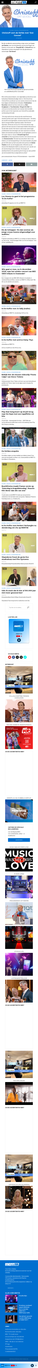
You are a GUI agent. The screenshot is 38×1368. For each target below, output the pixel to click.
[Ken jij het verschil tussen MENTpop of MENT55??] (11, 1295)
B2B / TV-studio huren (11, 1310)
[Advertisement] (19, 776)
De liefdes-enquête (10, 451)
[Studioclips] (11, 1275)
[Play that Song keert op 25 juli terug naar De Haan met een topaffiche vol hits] (19, 397)
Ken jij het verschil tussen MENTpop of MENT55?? (25, 1294)
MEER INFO (10, 1264)
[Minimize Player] (36, 1365)
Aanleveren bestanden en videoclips (15, 1305)
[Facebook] (13, 657)
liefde (10, 160)
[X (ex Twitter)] (21, 657)
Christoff (4, 160)
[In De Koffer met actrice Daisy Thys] (19, 325)
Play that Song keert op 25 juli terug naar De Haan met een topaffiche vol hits (18, 414)
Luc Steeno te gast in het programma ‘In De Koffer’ (18, 197)
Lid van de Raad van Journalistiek (14, 1312)
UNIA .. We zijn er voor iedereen (14, 1317)
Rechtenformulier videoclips (13, 1308)
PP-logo (7, 1320)
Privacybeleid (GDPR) (11, 1325)
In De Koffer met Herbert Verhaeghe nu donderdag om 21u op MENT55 (19, 527)
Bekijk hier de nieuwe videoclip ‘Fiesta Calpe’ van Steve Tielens (19, 376)
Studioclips (23, 1272)
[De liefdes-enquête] (19, 437)
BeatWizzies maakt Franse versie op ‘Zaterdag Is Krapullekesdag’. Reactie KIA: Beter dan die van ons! (18, 488)
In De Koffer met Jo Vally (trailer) (16, 309)
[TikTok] (25, 657)
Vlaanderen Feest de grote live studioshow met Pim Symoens (15, 558)
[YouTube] (9, 657)
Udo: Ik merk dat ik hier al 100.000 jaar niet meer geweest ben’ (19, 592)
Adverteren (19, 840)
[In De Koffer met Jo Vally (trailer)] (19, 294)
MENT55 (4, 201)
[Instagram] (17, 657)
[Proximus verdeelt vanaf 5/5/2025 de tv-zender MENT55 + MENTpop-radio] (11, 1285)
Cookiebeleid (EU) (10, 1327)
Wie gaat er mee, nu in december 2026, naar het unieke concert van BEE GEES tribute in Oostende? (19, 271)
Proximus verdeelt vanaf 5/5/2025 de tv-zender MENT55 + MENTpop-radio (25, 1285)
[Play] (19, 640)
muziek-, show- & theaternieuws (19, 30)
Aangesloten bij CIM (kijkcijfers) (14, 1315)
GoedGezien (8, 1322)
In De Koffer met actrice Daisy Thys (17, 340)
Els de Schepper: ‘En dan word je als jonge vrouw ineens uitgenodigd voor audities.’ (18, 232)
